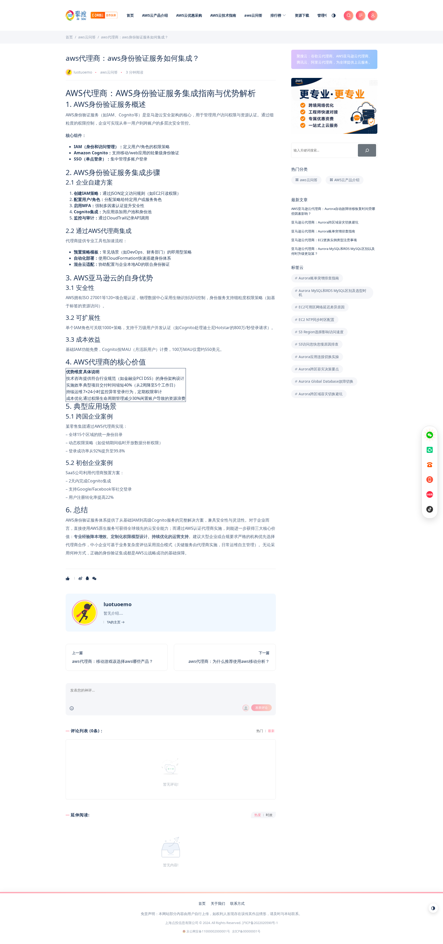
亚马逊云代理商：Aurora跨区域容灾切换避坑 (324, 222)
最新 (271, 731)
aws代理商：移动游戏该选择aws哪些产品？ (112, 661)
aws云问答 (253, 15)
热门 (259, 731)
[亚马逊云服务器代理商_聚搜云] (91, 15)
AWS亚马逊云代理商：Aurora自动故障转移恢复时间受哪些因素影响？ (333, 211)
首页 (130, 15)
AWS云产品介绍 (155, 15)
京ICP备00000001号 (246, 931)
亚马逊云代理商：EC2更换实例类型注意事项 (324, 240)
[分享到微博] (80, 578)
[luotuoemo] (85, 612)
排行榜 (276, 15)
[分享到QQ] (87, 578)
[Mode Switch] (333, 15)
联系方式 (237, 903)
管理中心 (324, 15)
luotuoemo (83, 72)
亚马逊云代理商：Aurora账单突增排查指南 (323, 231)
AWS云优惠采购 (189, 15)
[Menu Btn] (360, 15)
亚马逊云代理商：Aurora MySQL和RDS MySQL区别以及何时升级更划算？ (333, 251)
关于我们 (218, 903)
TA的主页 (114, 622)
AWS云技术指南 (223, 15)
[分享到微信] (94, 578)
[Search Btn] (348, 15)
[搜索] (367, 150)
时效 (269, 815)
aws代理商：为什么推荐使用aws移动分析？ (228, 661)
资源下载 (302, 15)
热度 (257, 815)
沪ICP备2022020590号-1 (260, 922)
